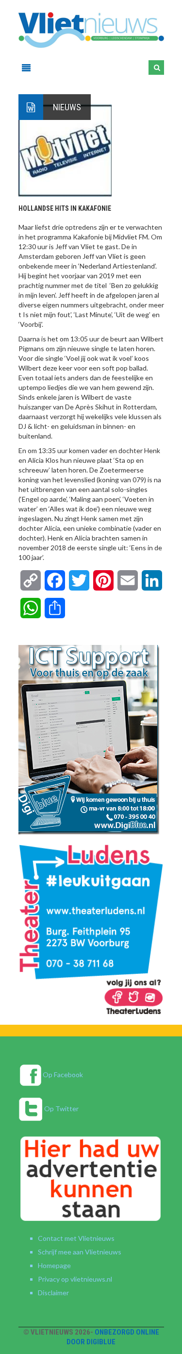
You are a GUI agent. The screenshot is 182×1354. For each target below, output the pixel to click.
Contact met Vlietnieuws (76, 1238)
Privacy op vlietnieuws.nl (75, 1279)
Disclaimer (53, 1292)
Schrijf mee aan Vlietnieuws (79, 1252)
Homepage (54, 1265)
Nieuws (67, 107)
